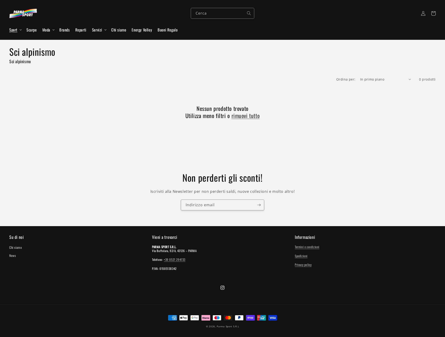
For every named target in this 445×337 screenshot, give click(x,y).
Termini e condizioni (307, 246)
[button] (15, 30)
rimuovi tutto (246, 115)
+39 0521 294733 (174, 259)
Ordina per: (345, 79)
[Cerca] (249, 13)
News (12, 255)
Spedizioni (301, 255)
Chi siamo (15, 247)
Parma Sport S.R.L (228, 326)
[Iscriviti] (259, 205)
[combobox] (222, 13)
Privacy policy (303, 264)
